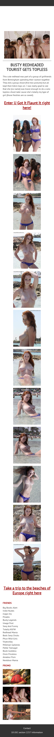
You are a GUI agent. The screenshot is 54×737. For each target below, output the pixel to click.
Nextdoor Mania (10, 660)
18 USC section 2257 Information (27, 732)
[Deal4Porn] (27, 45)
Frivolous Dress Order (16, 712)
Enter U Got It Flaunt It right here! (27, 106)
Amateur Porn (9, 657)
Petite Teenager (10, 648)
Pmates (6, 617)
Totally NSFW (9, 629)
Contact (27, 728)
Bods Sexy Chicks (11, 635)
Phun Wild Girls (10, 638)
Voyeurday (8, 642)
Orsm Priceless (10, 654)
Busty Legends (9, 620)
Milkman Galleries (11, 645)
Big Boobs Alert (10, 608)
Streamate (16, 677)
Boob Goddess (9, 651)
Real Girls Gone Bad (16, 694)
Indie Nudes (8, 611)
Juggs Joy (7, 614)
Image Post (8, 623)
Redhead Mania (10, 632)
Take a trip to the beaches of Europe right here (27, 591)
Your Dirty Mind (27, 18)
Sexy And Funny (10, 626)
